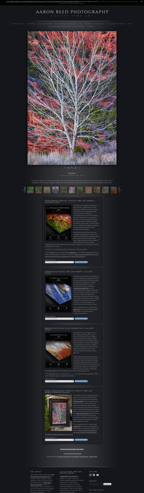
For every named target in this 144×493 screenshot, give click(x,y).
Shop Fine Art (17, 24)
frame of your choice (82, 413)
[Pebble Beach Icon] (55, 192)
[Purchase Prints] (75, 168)
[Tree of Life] (63, 192)
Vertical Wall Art (75, 456)
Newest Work (93, 456)
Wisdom (88, 24)
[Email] (98, 475)
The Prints (30, 24)
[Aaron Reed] (72, 16)
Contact (91, 26)
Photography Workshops (59, 26)
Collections (79, 26)
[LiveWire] (113, 192)
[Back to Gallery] (68, 168)
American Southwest (64, 456)
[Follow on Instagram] (90, 475)
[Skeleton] (88, 192)
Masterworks (84, 456)
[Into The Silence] (30, 192)
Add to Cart (81, 262)
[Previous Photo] (65, 168)
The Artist (99, 24)
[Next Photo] (79, 168)
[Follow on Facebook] (94, 475)
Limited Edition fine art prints (68, 476)
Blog (130, 24)
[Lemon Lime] (38, 192)
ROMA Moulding (78, 401)
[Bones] (72, 192)
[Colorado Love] (47, 192)
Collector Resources (115, 24)
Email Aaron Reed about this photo (72, 449)
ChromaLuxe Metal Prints (80, 288)
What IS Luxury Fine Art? (65, 24)
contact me (76, 309)
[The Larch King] (105, 192)
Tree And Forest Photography (72, 453)
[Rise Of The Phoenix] (97, 192)
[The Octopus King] (80, 192)
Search (107, 484)
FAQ (80, 24)
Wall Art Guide (45, 24)
